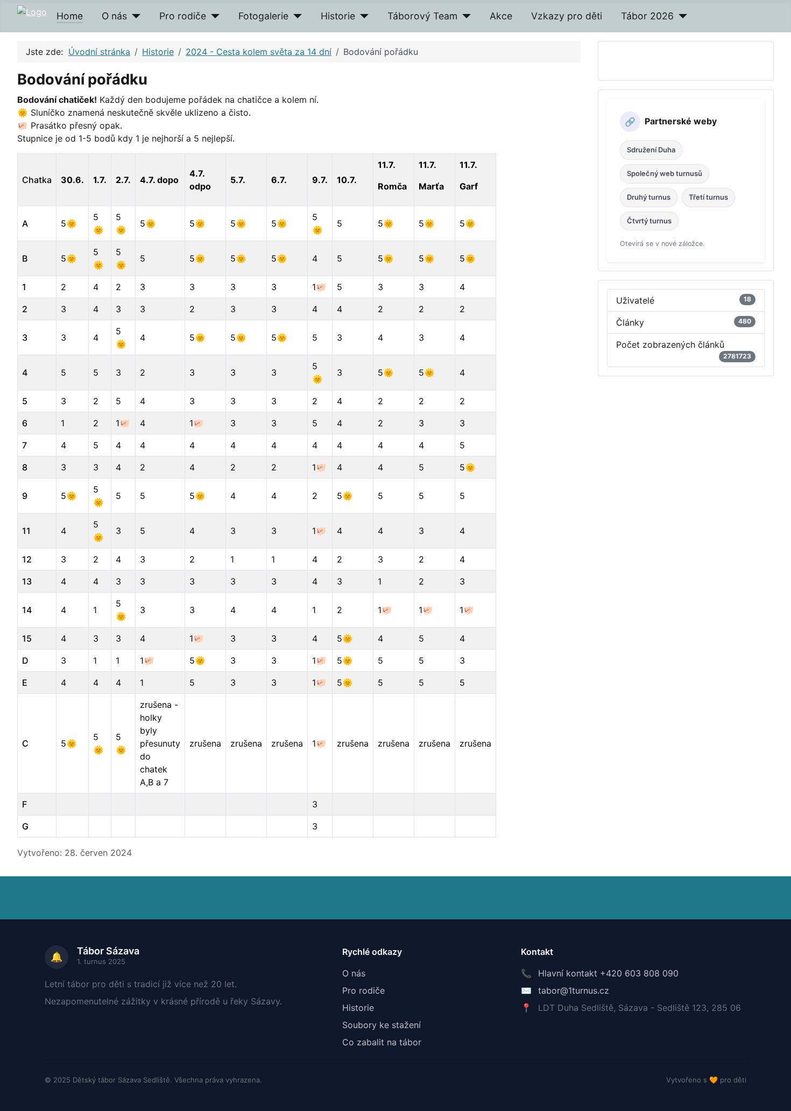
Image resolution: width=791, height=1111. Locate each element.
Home (69, 16)
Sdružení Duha (651, 149)
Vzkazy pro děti (566, 16)
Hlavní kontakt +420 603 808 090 (608, 973)
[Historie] (362, 16)
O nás (114, 16)
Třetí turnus (708, 197)
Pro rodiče (182, 16)
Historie (338, 16)
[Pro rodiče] (213, 16)
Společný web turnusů (664, 173)
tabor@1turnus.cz (573, 990)
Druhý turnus (648, 197)
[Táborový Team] (464, 16)
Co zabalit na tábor (381, 1042)
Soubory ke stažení (381, 1024)
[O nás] (133, 16)
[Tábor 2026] (680, 16)
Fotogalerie (263, 16)
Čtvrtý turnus (649, 220)
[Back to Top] (777, 1097)
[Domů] (32, 10)
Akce (501, 16)
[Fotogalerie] (295, 16)
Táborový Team (422, 16)
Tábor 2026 (647, 16)
